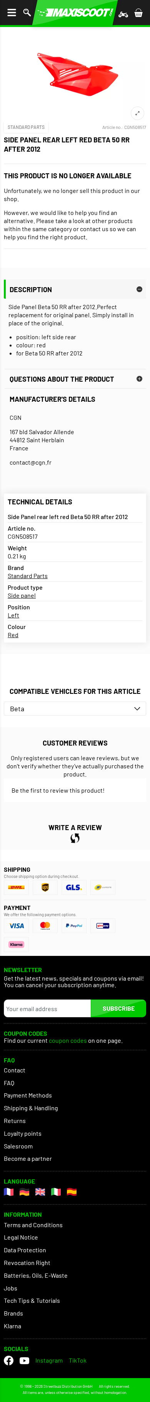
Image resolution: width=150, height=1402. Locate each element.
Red (13, 634)
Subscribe (119, 1008)
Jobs (10, 1288)
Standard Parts (26, 127)
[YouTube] (24, 1360)
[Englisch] (40, 1192)
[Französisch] (8, 1192)
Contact (14, 1070)
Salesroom (18, 1146)
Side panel (22, 595)
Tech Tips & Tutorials (32, 1300)
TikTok (78, 1360)
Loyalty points (23, 1133)
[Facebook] (8, 1360)
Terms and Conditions (33, 1224)
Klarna (12, 1325)
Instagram (49, 1360)
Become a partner (28, 1158)
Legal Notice (21, 1237)
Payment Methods (28, 1095)
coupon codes (68, 1040)
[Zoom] (137, 113)
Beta (17, 708)
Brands (13, 1313)
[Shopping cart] (138, 12)
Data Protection (25, 1249)
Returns (15, 1120)
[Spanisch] (72, 1192)
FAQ (9, 1082)
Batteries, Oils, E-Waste (36, 1275)
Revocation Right (27, 1262)
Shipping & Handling (31, 1107)
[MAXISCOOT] (75, 12)
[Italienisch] (56, 1192)
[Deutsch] (24, 1192)
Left (13, 615)
